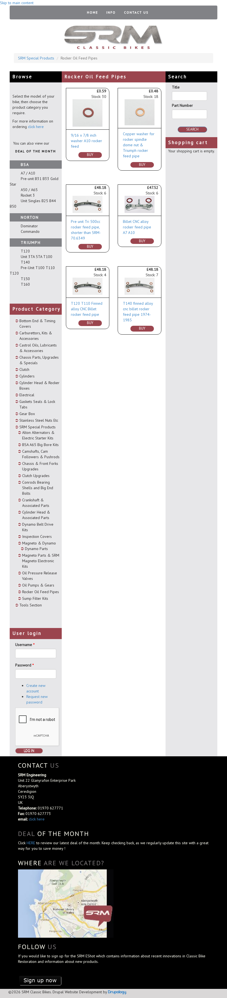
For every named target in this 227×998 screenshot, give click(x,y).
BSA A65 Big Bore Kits (40, 444)
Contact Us (136, 12)
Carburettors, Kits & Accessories (35, 335)
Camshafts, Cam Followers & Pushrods (41, 454)
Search (192, 129)
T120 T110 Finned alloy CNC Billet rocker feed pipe (86, 309)
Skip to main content (16, 2)
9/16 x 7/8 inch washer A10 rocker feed (86, 141)
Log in (29, 750)
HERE (31, 842)
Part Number (182, 105)
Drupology (117, 992)
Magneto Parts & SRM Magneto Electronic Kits (40, 561)
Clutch (24, 369)
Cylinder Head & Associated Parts (36, 515)
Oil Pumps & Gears (38, 585)
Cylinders (27, 376)
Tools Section (30, 605)
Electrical (26, 394)
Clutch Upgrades (36, 475)
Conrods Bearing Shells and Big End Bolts (37, 488)
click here (36, 126)
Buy (90, 154)
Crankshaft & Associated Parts (35, 502)
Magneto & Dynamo (39, 543)
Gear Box (27, 413)
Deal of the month (35, 151)
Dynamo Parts (36, 548)
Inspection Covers (37, 536)
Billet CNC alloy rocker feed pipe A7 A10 (137, 227)
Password (24, 665)
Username (25, 644)
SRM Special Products (36, 58)
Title (176, 87)
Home (92, 12)
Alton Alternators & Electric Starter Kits (38, 435)
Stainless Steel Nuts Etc (38, 420)
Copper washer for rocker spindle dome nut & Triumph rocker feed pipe (138, 144)
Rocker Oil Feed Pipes (40, 591)
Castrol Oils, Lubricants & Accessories (38, 348)
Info (111, 12)
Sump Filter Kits (35, 598)
